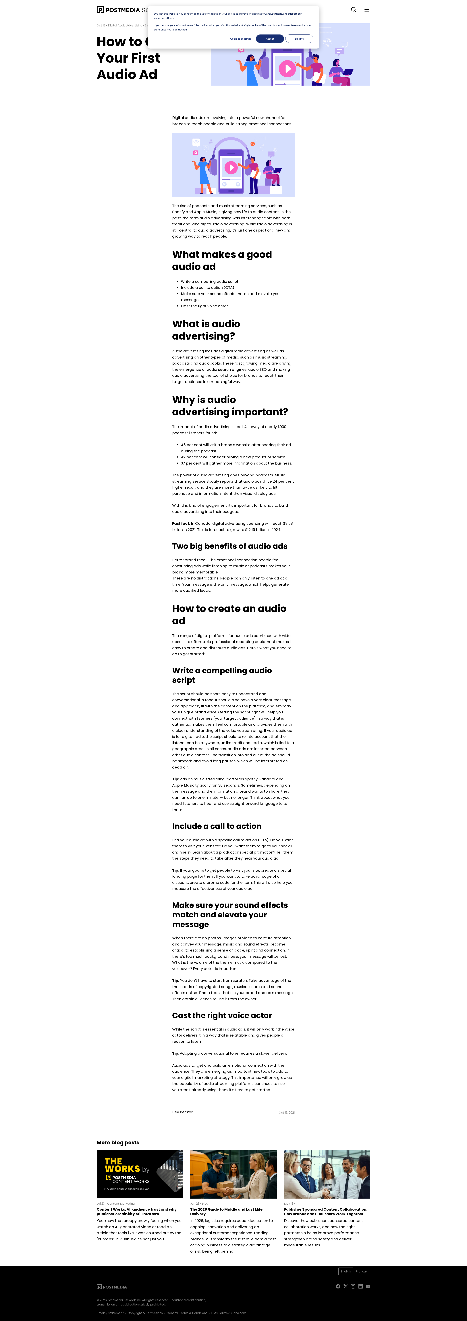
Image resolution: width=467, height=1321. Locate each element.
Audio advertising (188, 351)
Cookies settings (240, 38)
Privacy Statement (110, 1313)
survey (254, 426)
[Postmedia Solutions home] (136, 9)
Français (362, 1271)
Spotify (213, 481)
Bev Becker (182, 1112)
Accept (270, 38)
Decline (299, 38)
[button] (353, 9)
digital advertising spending (238, 523)
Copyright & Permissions (145, 1313)
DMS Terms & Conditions (228, 1313)
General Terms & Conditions (187, 1313)
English (346, 1271)
